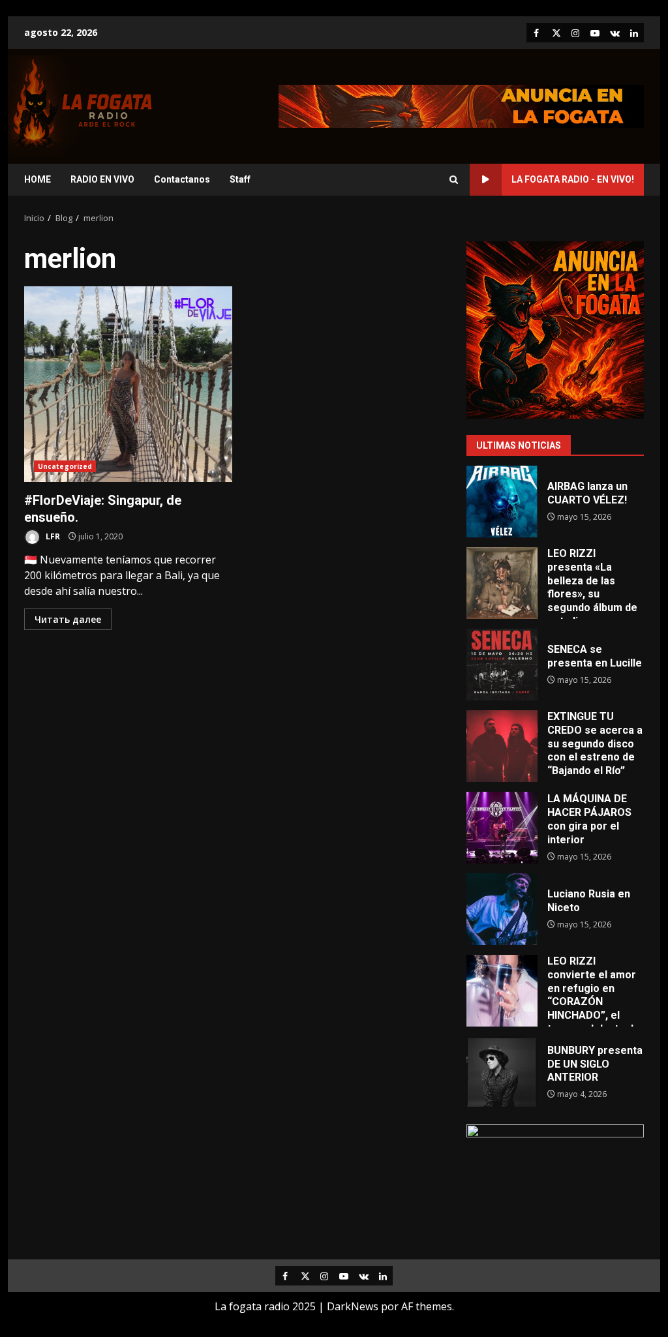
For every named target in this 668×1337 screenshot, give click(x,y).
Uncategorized (65, 466)
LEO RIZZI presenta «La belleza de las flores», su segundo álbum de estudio (502, 583)
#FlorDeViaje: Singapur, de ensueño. (128, 384)
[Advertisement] (461, 105)
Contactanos (182, 179)
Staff (240, 179)
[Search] (453, 179)
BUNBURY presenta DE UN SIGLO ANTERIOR (502, 1072)
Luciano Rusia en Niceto (502, 909)
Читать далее (68, 619)
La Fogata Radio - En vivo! (572, 179)
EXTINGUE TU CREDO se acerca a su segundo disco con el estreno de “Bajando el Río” (502, 746)
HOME (37, 179)
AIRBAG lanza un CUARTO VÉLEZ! (502, 501)
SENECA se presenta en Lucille (502, 664)
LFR (52, 536)
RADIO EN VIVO (102, 179)
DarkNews (352, 1306)
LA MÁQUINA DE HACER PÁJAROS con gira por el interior (502, 828)
